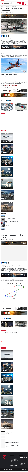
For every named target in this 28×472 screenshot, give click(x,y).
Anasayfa (2, 6)
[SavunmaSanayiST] (14, 3)
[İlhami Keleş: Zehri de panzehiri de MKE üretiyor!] (3, 222)
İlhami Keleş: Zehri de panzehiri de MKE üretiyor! (11, 221)
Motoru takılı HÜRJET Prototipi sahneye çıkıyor (11, 85)
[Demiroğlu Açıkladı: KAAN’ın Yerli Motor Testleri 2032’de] (3, 229)
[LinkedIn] (5, 36)
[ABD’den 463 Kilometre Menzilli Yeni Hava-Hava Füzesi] (3, 225)
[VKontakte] (6, 36)
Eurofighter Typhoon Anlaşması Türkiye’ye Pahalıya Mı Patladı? (12, 0)
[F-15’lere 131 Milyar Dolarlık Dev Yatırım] (3, 219)
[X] (3, 36)
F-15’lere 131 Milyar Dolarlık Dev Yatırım (10, 218)
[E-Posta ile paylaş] (8, 36)
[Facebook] (1, 36)
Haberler (5, 6)
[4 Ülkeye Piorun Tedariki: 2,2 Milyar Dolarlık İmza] (3, 216)
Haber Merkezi (2, 12)
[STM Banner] (14, 47)
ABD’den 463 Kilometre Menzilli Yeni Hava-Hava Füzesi (12, 224)
